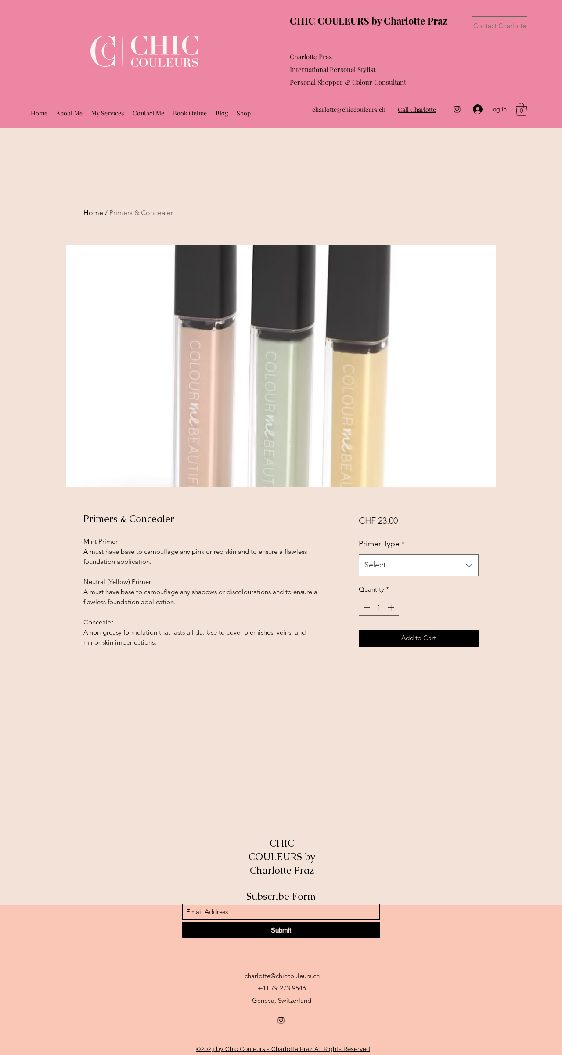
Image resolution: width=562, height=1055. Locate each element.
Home (93, 212)
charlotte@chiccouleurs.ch (348, 109)
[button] (521, 109)
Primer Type (382, 544)
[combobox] (419, 565)
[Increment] (392, 607)
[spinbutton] (378, 607)
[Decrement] (366, 607)
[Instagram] (457, 109)
